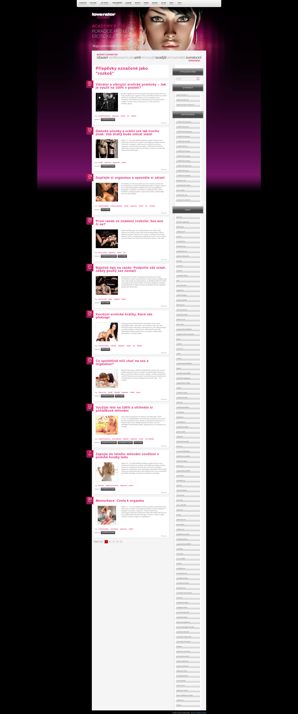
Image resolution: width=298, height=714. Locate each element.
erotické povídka (182, 427)
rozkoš (123, 116)
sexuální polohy (182, 676)
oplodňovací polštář (184, 373)
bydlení (179, 646)
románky (180, 549)
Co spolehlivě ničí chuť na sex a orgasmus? (122, 362)
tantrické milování (183, 632)
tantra (138, 392)
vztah (179, 354)
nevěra (179, 563)
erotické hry (181, 480)
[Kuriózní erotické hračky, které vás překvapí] (107, 341)
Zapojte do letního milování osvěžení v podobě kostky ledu (127, 455)
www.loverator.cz (182, 95)
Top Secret (180, 495)
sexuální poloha (182, 578)
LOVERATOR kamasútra (109, 256)
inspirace (171, 3)
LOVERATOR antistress (184, 122)
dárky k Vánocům (183, 256)
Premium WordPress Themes (198, 713)
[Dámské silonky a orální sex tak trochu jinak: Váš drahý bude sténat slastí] (107, 157)
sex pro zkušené (182, 666)
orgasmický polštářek (184, 329)
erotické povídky (182, 602)
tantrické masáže (183, 441)
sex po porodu (182, 310)
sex (128, 116)
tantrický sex (181, 588)
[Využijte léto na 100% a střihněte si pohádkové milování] (107, 434)
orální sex (108, 162)
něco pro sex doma (183, 651)
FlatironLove (181, 319)
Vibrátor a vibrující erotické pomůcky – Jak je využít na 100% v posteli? (131, 86)
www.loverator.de (182, 100)
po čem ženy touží (104, 3)
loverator (180, 500)
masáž (100, 162)
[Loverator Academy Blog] (149, 17)
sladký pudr (181, 232)
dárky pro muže (182, 690)
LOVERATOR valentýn (183, 175)
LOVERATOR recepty (108, 119)
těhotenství (181, 305)
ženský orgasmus (183, 222)
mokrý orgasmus (183, 661)
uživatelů (179, 3)
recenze (179, 598)
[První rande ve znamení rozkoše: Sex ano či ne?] (107, 247)
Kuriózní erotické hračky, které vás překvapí (124, 316)
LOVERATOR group (183, 127)
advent (179, 344)
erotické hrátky (182, 617)
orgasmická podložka (184, 363)
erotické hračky (103, 346)
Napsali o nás (181, 180)
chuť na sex (102, 392)
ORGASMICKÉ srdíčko (125, 442)
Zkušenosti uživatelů (183, 200)
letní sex (101, 485)
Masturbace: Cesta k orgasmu (120, 500)
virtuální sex (181, 568)
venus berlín (181, 680)
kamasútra (180, 524)
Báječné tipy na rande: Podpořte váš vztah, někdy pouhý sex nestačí (131, 269)
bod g (179, 515)
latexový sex (181, 519)
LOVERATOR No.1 (182, 146)
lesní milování (116, 439)
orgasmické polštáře (184, 544)
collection (93, 3)
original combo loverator (185, 334)
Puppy (179, 705)
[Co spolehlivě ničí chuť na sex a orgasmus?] (107, 387)
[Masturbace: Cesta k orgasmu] (107, 524)
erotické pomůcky (104, 116)
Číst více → (164, 123)
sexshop (152, 206)
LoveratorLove (182, 573)
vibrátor (133, 116)
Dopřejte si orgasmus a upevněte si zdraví (130, 177)
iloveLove (180, 466)
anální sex (180, 529)
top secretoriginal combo (185, 627)
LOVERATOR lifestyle (183, 136)
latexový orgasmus (183, 622)
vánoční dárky (182, 295)
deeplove (180, 417)
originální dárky (182, 275)
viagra (179, 388)
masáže (146, 3)
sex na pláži (181, 558)
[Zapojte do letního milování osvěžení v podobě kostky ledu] (107, 480)
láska (110, 299)
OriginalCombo (182, 607)
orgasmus (115, 116)
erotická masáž (182, 397)
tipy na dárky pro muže (185, 695)
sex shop (180, 554)
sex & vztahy (128, 3)
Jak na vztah (102, 252)
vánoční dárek (182, 490)
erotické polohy (103, 206)
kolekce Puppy (182, 461)
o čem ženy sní (83, 3)
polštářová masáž (183, 534)
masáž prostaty (182, 314)
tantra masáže (182, 300)
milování (116, 299)
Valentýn (180, 436)
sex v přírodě (149, 439)
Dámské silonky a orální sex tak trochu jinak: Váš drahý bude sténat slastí (127, 132)
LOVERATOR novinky (183, 151)
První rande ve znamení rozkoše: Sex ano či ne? (129, 222)
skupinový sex (182, 251)
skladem (163, 3)
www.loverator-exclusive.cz (185, 105)
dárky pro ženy (182, 671)
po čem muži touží (183, 612)
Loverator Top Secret (184, 593)
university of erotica (184, 641)
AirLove (179, 217)
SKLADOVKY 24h (182, 195)
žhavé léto (180, 324)
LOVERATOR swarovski (184, 166)
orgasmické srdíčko (183, 383)
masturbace (114, 529)
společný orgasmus (184, 378)
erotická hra (181, 241)
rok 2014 (180, 349)
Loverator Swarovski (184, 637)
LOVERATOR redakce (183, 161)
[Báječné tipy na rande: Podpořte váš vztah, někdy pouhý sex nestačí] (107, 294)
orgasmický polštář (183, 471)
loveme (179, 261)
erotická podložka (183, 407)
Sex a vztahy (105, 209)
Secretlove (180, 412)
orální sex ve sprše (112, 485)
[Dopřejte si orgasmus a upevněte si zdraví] (107, 201)
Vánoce (179, 485)
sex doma (180, 476)
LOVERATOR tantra (107, 396)
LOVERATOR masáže (183, 141)
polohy (117, 3)
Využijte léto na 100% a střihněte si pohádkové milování (124, 409)
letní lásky (180, 227)
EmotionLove (181, 246)
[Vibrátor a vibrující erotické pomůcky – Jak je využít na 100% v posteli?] (107, 111)
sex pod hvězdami (183, 451)
